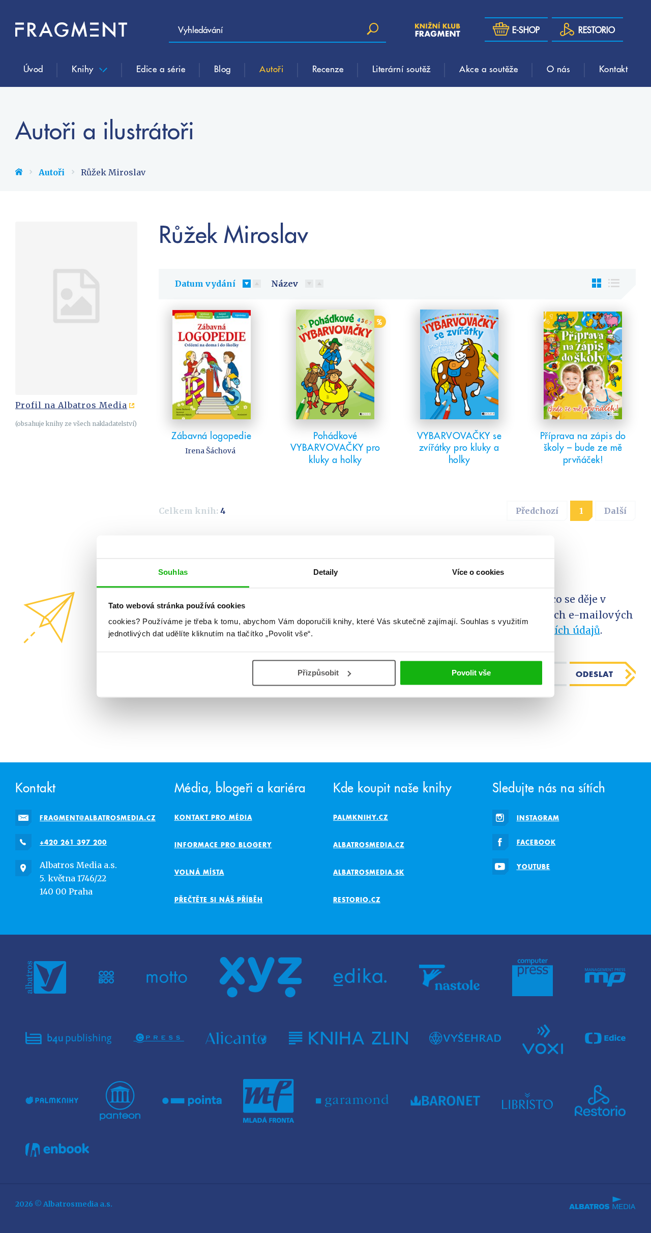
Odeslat (594, 674)
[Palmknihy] (51, 1101)
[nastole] (449, 977)
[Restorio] (600, 1101)
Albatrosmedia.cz (368, 844)
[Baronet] (445, 1101)
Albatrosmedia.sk (368, 872)
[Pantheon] (120, 1101)
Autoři (271, 69)
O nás (559, 69)
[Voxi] (542, 1038)
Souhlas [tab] (173, 572)
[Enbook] (57, 1150)
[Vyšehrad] (465, 1038)
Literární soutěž (401, 69)
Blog (222, 69)
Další (615, 511)
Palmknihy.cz (360, 817)
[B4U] (68, 1038)
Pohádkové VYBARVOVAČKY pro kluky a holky (335, 447)
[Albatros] (45, 977)
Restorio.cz (356, 899)
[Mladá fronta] (268, 1101)
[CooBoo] (106, 977)
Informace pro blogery (223, 844)
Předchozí (537, 511)
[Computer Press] (532, 977)
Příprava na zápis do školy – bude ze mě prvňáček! (583, 447)
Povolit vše (471, 672)
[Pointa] (192, 1101)
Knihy (84, 69)
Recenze (328, 69)
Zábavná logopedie (211, 435)
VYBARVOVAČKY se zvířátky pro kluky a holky (459, 447)
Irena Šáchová (210, 450)
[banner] (71, 29)
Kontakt (613, 69)
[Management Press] (605, 977)
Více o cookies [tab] (478, 572)
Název (284, 284)
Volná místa (199, 872)
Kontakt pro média (213, 817)
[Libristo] (527, 1101)
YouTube (533, 866)
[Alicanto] (236, 1038)
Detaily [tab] (325, 572)
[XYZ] (260, 977)
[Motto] (166, 977)
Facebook (536, 842)
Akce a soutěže (488, 69)
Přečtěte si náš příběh (218, 899)
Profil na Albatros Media (71, 405)
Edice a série (161, 69)
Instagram (538, 817)
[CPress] (158, 1038)
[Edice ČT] (605, 1038)
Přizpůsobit (318, 672)
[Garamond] (352, 1101)
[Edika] (360, 977)
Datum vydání (205, 284)
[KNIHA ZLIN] (348, 1038)
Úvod (33, 69)
